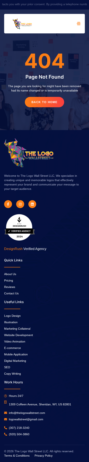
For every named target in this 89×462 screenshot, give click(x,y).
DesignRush (13, 249)
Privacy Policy (44, 455)
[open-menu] (79, 24)
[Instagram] (20, 204)
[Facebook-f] (8, 204)
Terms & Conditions (17, 455)
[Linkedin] (32, 204)
